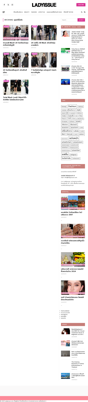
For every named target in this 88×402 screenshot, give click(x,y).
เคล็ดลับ (76, 131)
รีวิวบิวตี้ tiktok (68, 12)
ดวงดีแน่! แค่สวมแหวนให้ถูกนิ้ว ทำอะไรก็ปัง (72, 241)
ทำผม (80, 116)
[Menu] (4, 12)
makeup (80, 107)
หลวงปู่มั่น (63, 316)
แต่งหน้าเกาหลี (74, 145)
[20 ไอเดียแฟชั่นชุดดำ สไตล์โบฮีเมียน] (16, 60)
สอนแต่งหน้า (74, 127)
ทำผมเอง (64, 118)
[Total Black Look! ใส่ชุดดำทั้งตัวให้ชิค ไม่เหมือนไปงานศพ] (16, 87)
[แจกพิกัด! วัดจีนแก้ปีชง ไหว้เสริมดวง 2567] (73, 203)
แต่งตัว (76, 134)
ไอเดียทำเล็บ (66, 158)
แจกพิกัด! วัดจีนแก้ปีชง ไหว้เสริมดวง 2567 (71, 213)
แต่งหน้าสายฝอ (65, 145)
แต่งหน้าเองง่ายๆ (74, 147)
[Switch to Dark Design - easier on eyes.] (82, 12)
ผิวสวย (74, 118)
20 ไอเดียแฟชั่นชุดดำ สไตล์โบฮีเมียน (15, 71)
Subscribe (81, 5)
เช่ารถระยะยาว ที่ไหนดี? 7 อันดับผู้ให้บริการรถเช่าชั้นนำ (78, 375)
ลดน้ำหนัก (71, 121)
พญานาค (63, 318)
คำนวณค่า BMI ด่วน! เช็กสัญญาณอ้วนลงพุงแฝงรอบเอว (78, 343)
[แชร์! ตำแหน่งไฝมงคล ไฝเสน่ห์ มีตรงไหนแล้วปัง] (73, 287)
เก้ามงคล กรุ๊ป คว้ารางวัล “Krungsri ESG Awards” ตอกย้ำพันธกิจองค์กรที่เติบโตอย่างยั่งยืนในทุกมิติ (78, 69)
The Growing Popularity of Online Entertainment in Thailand (78, 364)
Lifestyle (41, 12)
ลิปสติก (78, 121)
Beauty (26, 12)
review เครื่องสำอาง (68, 110)
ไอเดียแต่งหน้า (76, 158)
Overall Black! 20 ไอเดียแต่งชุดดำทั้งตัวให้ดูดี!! (15, 44)
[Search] (84, 12)
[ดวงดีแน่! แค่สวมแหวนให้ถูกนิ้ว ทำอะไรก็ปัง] (73, 231)
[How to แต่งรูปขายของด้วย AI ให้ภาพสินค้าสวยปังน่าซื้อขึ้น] (65, 354)
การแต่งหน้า (72, 113)
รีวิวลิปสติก (64, 121)
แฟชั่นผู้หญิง (73, 155)
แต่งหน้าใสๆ (76, 150)
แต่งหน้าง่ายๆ (66, 142)
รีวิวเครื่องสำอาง (18, 12)
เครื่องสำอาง (67, 131)
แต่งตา (81, 134)
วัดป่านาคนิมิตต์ (65, 311)
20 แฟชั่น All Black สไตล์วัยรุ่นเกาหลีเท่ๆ (43, 44)
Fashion (34, 12)
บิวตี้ (69, 119)
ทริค (76, 116)
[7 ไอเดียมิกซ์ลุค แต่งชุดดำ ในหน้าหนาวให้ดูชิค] (44, 60)
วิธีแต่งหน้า (73, 124)
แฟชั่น (65, 154)
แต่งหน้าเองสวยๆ (66, 150)
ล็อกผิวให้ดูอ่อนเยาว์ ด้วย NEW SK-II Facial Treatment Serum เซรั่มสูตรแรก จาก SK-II (78, 331)
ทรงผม (64, 116)
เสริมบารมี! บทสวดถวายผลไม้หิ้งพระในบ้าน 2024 (72, 270)
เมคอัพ (82, 131)
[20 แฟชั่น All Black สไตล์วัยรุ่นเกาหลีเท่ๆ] (44, 32)
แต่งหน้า (73, 138)
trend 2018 (65, 113)
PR (62, 27)
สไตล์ (81, 127)
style (79, 110)
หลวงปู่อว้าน (64, 314)
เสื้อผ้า (63, 134)
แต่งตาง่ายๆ (64, 138)
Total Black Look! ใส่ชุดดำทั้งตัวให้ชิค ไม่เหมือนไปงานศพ (14, 98)
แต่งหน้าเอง (65, 148)
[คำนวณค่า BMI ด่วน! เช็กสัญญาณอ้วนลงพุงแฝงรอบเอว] (65, 343)
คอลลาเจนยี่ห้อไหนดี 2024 (54, 12)
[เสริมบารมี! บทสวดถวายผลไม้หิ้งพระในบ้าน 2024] (73, 259)
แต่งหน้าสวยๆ (77, 142)
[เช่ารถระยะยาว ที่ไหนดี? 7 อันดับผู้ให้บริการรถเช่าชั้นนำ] (65, 376)
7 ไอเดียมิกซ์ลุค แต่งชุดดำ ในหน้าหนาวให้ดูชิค (43, 71)
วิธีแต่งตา (65, 124)
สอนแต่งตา (65, 128)
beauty (64, 107)
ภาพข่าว (79, 27)
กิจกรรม (74, 27)
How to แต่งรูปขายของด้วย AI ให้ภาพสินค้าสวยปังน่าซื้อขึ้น (78, 353)
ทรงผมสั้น (71, 116)
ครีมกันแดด (79, 113)
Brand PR (67, 27)
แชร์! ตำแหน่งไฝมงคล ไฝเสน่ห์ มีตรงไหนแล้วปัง (72, 298)
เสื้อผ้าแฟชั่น (70, 134)
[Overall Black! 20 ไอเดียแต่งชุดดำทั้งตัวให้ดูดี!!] (16, 32)
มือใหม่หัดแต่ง (80, 118)
